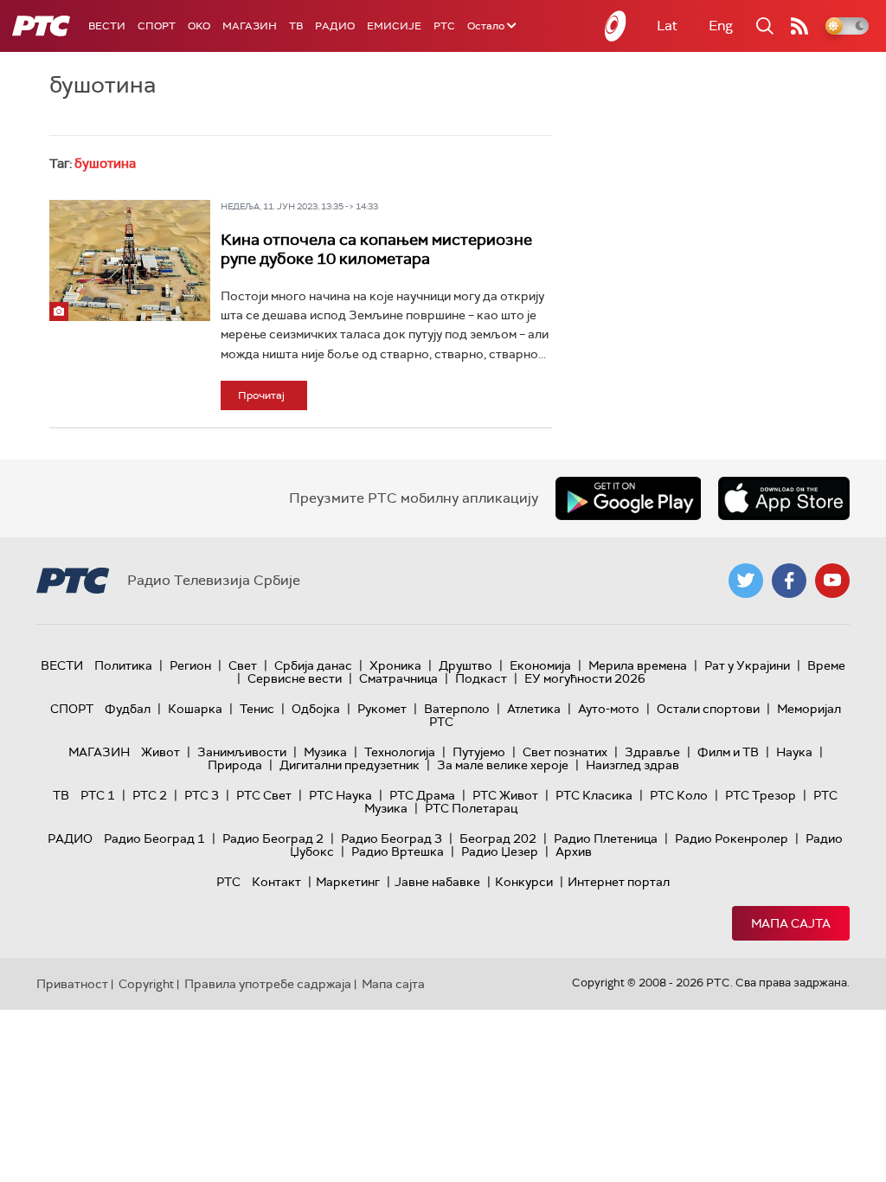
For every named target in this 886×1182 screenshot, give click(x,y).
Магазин (249, 26)
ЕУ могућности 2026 (584, 678)
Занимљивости (241, 752)
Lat (667, 25)
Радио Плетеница (606, 838)
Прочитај (261, 395)
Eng (721, 25)
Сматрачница (398, 678)
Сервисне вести (294, 678)
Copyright (146, 984)
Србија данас (313, 665)
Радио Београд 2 (273, 838)
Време (826, 665)
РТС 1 (97, 795)
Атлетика (534, 708)
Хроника (395, 665)
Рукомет (382, 708)
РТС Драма (422, 795)
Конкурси (524, 882)
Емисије (394, 26)
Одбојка (316, 708)
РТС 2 (149, 795)
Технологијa (399, 752)
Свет (242, 665)
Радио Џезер (499, 851)
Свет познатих (565, 752)
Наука (794, 752)
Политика (123, 665)
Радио (335, 26)
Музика (325, 752)
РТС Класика (593, 795)
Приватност (72, 984)
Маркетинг (348, 882)
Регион (190, 665)
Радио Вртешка (397, 851)
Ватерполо (457, 708)
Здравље (652, 752)
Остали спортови (708, 708)
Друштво (465, 665)
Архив (573, 851)
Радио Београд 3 (391, 838)
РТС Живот (505, 795)
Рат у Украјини (747, 665)
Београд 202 (497, 838)
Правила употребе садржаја (267, 984)
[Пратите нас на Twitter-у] (746, 580)
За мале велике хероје (502, 765)
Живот (160, 752)
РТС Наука (340, 795)
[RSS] (799, 26)
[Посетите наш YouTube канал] (832, 580)
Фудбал (128, 708)
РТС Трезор (760, 795)
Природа (235, 765)
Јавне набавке (437, 882)
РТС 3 (201, 795)
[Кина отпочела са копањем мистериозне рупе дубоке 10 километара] (129, 260)
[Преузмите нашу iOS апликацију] (784, 498)
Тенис (257, 708)
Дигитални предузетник (349, 765)
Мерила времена (637, 665)
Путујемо (479, 752)
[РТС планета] (616, 26)
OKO (199, 26)
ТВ (296, 26)
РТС (444, 26)
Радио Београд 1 (154, 838)
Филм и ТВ (728, 752)
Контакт (276, 882)
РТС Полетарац (471, 808)
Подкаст (481, 678)
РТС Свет (264, 795)
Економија (540, 665)
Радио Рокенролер (731, 838)
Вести (106, 26)
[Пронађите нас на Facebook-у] (789, 580)
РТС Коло (679, 795)
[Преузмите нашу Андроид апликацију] (628, 498)
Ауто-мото (608, 708)
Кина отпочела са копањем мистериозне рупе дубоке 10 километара (376, 249)
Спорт (157, 26)
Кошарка (195, 708)
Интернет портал (619, 882)
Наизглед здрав (632, 765)
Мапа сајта (791, 923)
